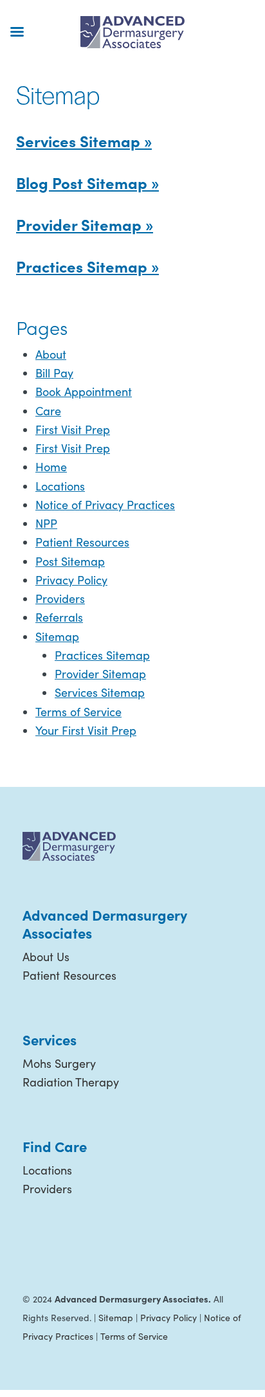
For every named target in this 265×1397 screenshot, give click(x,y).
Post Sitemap (70, 561)
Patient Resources (82, 542)
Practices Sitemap (102, 655)
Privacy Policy (71, 580)
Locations (60, 486)
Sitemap (57, 636)
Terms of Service (78, 711)
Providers (60, 598)
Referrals (59, 617)
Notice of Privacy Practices (105, 504)
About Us (46, 956)
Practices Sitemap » (87, 265)
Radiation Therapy (71, 1082)
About (50, 354)
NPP (46, 523)
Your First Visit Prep (85, 730)
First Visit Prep (72, 429)
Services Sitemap (100, 692)
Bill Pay (54, 373)
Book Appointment (83, 391)
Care (48, 411)
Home (51, 466)
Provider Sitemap (100, 673)
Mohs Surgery (59, 1063)
